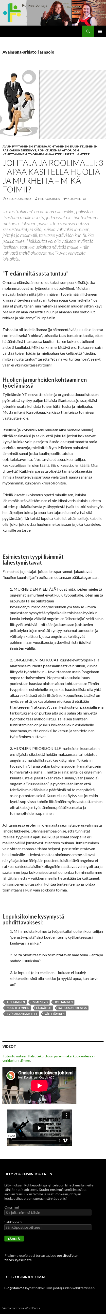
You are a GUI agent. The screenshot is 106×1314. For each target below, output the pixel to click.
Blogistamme (14, 1288)
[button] (19, 104)
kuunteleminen (84, 146)
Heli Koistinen (49, 199)
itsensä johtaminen (51, 146)
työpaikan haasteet (22, 1013)
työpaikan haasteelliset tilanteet (59, 154)
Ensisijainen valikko (100, 31)
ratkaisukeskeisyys (19, 150)
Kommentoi (77, 199)
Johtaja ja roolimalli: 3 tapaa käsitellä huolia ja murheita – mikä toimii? (52, 176)
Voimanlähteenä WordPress (21, 1308)
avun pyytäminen (17, 146)
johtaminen (64, 1002)
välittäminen (54, 1013)
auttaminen (16, 1002)
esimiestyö (40, 1002)
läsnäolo (44, 1007)
